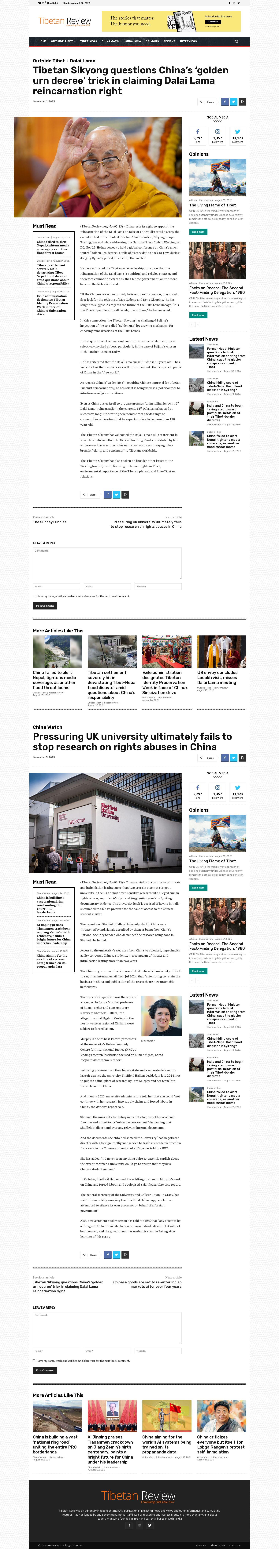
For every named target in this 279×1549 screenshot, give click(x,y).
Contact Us (235, 1545)
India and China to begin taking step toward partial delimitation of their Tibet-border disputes (225, 413)
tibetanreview (206, 200)
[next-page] (197, 324)
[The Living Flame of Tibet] (217, 177)
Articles (193, 200)
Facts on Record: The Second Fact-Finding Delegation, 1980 (217, 290)
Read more (198, 231)
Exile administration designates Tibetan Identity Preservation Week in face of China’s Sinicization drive (52, 305)
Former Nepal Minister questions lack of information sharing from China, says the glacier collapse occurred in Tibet (226, 358)
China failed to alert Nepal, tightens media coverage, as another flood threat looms (53, 247)
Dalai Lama (82, 60)
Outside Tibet (49, 60)
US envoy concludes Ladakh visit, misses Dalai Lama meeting (217, 677)
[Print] (242, 102)
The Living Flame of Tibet (212, 205)
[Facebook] (229, 3)
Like (198, 129)
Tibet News (212, 345)
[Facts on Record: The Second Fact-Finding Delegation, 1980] (217, 260)
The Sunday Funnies (49, 522)
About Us (201, 1545)
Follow (217, 129)
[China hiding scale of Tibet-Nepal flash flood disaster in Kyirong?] (196, 385)
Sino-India (212, 402)
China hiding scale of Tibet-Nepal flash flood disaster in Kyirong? (224, 386)
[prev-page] (191, 324)
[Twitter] (238, 3)
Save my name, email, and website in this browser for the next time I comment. (84, 596)
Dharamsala (43, 292)
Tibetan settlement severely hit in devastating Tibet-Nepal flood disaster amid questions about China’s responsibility (53, 274)
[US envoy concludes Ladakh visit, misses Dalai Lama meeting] (221, 651)
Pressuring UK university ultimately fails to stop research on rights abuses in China (146, 524)
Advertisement (217, 1545)
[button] (236, 41)
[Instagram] (234, 3)
